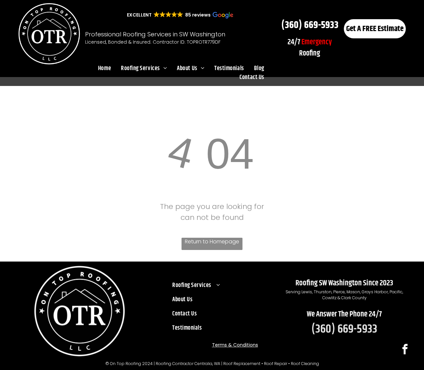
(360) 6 (295, 25)
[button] (179, 15)
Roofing (309, 53)
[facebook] (405, 350)
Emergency (316, 42)
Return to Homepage (212, 241)
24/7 (294, 42)
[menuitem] (104, 68)
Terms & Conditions (235, 345)
